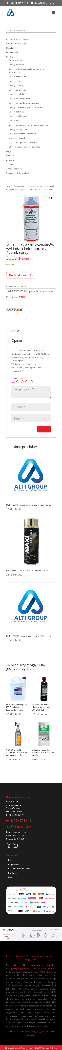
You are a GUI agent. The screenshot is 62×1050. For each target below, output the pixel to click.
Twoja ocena (17, 377)
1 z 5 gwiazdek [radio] (13, 382)
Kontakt (11, 877)
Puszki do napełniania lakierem (23, 142)
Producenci (13, 873)
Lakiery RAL (14, 120)
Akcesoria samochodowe (17, 39)
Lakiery (23, 186)
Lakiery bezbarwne (17, 76)
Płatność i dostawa (14, 956)
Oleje (8, 151)
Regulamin (49, 956)
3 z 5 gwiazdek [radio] (22, 382)
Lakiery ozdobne (35, 186)
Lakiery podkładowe (18, 116)
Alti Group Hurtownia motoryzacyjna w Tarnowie (32, 1031)
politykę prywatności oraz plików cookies (31, 968)
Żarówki (10, 164)
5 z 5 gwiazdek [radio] (31, 382)
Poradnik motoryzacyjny (19, 868)
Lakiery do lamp (16, 85)
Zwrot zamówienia (33, 956)
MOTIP (22, 297)
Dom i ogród (12, 52)
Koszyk (11, 860)
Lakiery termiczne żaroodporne (23, 133)
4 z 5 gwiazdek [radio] (27, 382)
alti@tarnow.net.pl (19, 826)
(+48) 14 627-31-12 (18, 820)
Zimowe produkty (14, 168)
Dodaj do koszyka (21, 275)
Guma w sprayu (16, 60)
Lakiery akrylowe (16, 64)
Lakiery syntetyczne (18, 129)
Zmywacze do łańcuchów (17, 173)
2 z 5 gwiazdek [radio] (18, 382)
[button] (51, 198)
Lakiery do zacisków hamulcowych (24, 103)
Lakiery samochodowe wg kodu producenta (28, 124)
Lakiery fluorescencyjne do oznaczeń (25, 107)
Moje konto (13, 864)
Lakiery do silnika (16, 94)
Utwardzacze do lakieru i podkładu (24, 146)
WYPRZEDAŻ (12, 155)
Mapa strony (31, 959)
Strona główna (12, 186)
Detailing (10, 48)
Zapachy (10, 159)
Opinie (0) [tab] (15, 330)
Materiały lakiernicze (18, 138)
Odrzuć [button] (53, 1048)
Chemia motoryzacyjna (16, 43)
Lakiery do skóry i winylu (20, 98)
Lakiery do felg (15, 81)
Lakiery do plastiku (17, 89)
